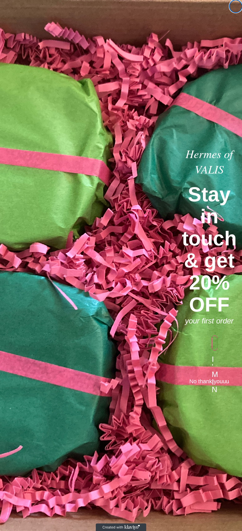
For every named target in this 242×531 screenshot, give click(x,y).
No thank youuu (209, 381)
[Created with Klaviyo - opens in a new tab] (121, 527)
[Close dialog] (235, 6)
